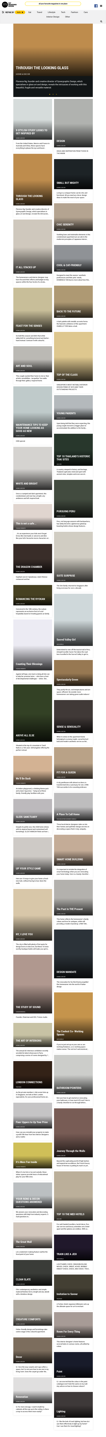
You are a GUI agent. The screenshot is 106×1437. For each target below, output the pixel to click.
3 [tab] (56, 94)
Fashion (74, 12)
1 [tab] (50, 94)
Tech (63, 12)
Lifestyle (51, 12)
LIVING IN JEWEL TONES (36, 67)
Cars (86, 12)
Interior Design (52, 17)
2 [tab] (53, 94)
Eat (29, 12)
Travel (39, 12)
